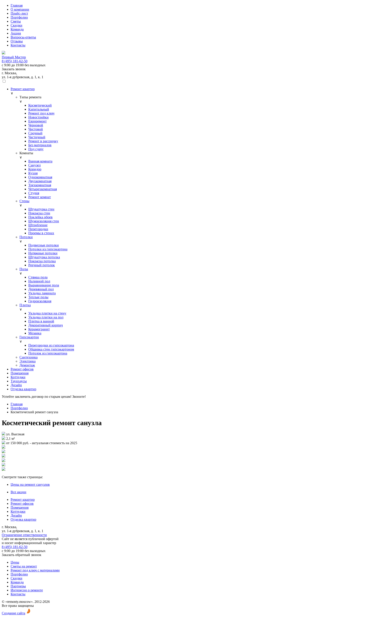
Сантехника (28, 357)
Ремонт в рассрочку (43, 141)
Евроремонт (37, 121)
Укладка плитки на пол (45, 317)
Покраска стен (39, 213)
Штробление (38, 225)
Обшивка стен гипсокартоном (51, 349)
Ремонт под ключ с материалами (35, 570)
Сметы (16, 21)
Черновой (35, 125)
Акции (16, 33)
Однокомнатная (40, 177)
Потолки (26, 237)
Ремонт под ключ (41, 113)
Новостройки (38, 117)
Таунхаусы (19, 381)
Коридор (34, 169)
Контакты (18, 45)
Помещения (20, 373)
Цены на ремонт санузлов (30, 484)
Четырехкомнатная (42, 189)
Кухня (33, 173)
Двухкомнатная (40, 181)
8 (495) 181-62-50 (14, 61)
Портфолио (19, 17)
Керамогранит (39, 329)
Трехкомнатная (39, 185)
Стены (24, 201)
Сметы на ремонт (24, 566)
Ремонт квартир (23, 89)
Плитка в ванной (41, 321)
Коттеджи (18, 377)
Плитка (25, 305)
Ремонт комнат (39, 197)
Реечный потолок (41, 265)
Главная (17, 5)
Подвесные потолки (43, 245)
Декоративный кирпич (45, 325)
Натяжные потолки (42, 253)
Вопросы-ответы (23, 37)
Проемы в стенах (41, 233)
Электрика (27, 361)
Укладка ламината (42, 293)
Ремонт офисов (22, 369)
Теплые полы (38, 297)
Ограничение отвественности (24, 535)
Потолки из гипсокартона (47, 249)
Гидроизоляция (39, 301)
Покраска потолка (42, 261)
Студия (33, 193)
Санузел (34, 165)
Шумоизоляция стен (43, 221)
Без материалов (40, 145)
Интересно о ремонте (27, 590)
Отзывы (17, 41)
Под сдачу (36, 149)
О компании (20, 9)
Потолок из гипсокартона (47, 353)
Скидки (16, 25)
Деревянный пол (41, 289)
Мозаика (34, 333)
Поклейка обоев (40, 217)
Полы (23, 269)
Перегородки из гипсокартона (51, 345)
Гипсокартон (29, 337)
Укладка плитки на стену (47, 313)
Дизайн (16, 385)
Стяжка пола (38, 277)
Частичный (36, 137)
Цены (15, 562)
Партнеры (18, 586)
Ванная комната (40, 161)
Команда (17, 29)
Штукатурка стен (41, 209)
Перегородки (38, 229)
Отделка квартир (23, 389)
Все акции (18, 492)
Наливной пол (39, 281)
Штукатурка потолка (44, 257)
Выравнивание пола (43, 285)
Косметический (40, 105)
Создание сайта (13, 613)
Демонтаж (27, 365)
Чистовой (35, 129)
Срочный (35, 133)
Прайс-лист (19, 13)
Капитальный (38, 109)
